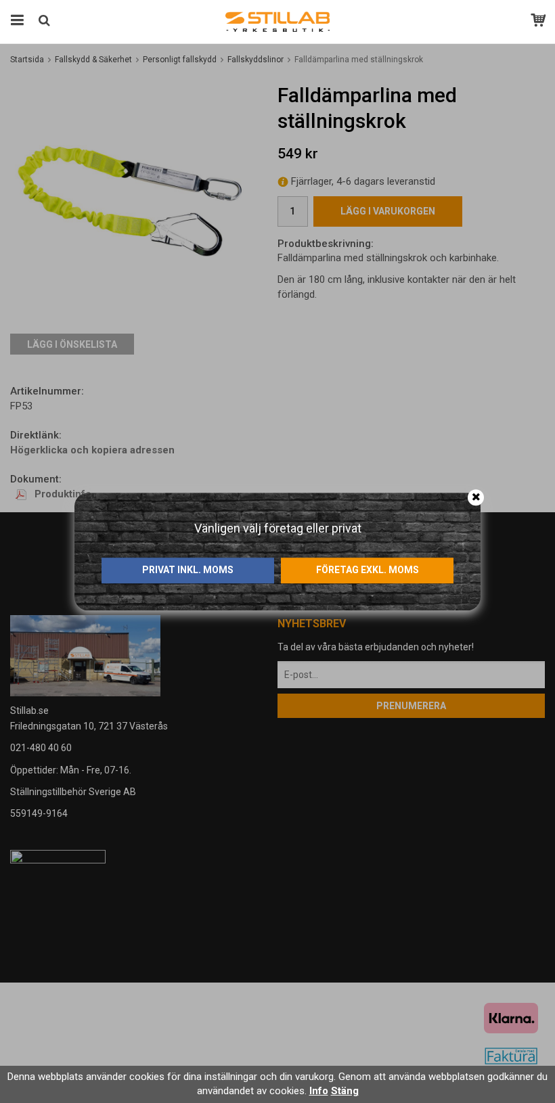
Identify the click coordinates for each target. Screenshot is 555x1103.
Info (318, 1091)
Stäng (345, 1091)
